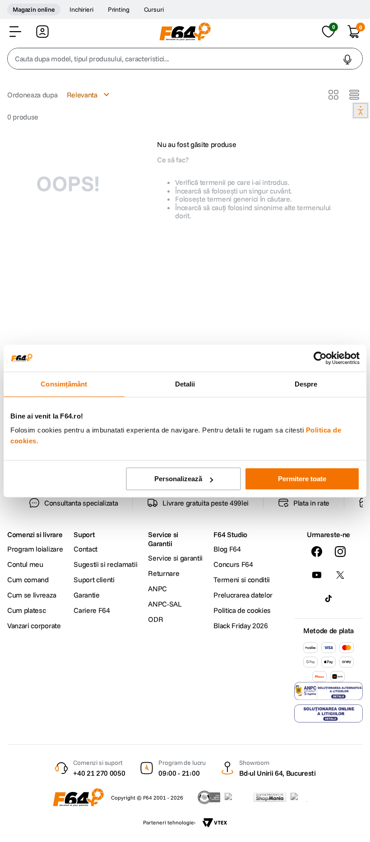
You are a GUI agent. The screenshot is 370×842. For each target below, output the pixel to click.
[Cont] (42, 32)
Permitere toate (302, 479)
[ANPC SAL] (146, 768)
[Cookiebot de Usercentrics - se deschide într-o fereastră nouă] (320, 358)
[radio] (333, 94)
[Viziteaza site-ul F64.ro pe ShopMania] (270, 797)
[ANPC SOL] (223, 768)
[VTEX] (215, 822)
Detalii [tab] (185, 384)
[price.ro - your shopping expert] (237, 797)
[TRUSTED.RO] (209, 797)
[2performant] (304, 797)
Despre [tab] (306, 384)
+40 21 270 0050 (99, 740)
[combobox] (185, 58)
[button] (15, 31)
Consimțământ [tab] (64, 384)
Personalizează (178, 479)
